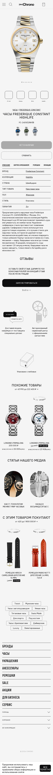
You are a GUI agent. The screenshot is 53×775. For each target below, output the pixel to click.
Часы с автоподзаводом (18, 608)
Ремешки (8, 675)
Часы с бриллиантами (18, 623)
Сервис (7, 705)
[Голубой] (35, 131)
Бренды (7, 646)
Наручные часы (32, 189)
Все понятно (45, 768)
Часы (5, 653)
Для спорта (18, 618)
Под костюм (34, 618)
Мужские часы (32, 603)
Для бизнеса (11, 697)
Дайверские (38, 623)
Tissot (17, 603)
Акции (6, 690)
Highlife (29, 177)
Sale (5, 683)
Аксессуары (10, 668)
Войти (25, 290)
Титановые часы (18, 613)
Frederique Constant (35, 171)
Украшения (10, 661)
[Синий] (18, 131)
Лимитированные (32, 628)
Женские (30, 195)
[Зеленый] (26, 131)
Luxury (16, 628)
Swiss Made (36, 613)
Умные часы (40, 608)
